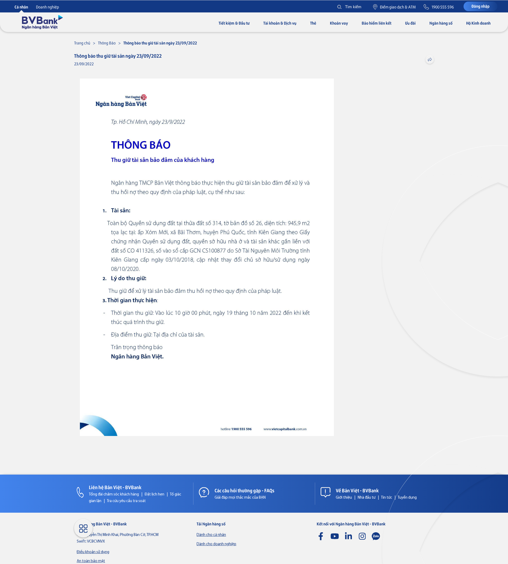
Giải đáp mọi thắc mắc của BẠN (240, 498)
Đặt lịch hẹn (154, 495)
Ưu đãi (410, 22)
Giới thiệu (344, 498)
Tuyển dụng (407, 498)
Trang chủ (82, 42)
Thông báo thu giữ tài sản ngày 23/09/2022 (160, 42)
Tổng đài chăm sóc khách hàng (114, 495)
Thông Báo (107, 42)
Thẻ (313, 22)
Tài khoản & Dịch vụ (279, 22)
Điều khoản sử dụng (93, 552)
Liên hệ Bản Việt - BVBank (115, 487)
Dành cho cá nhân (211, 535)
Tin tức (386, 498)
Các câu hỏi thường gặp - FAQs (244, 490)
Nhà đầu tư (366, 498)
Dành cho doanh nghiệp (216, 544)
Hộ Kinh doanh (478, 22)
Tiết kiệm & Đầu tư (234, 22)
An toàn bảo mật (91, 561)
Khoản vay (339, 22)
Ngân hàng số (440, 22)
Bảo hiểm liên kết (376, 22)
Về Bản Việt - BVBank (357, 490)
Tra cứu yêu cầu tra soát (126, 501)
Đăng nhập (480, 5)
